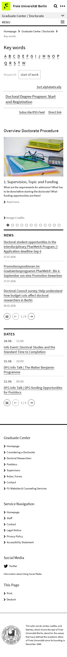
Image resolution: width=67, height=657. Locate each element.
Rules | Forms (14, 476)
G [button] (32, 56)
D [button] (18, 56)
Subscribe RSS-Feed (32, 112)
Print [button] (9, 593)
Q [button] (5, 63)
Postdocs (12, 464)
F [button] (27, 56)
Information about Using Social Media (23, 574)
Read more (13, 202)
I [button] (35, 56)
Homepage (10, 31)
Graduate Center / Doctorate (38, 31)
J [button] (39, 56)
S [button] (15, 63)
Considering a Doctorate (21, 452)
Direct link (54, 112)
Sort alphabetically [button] (49, 87)
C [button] (14, 56)
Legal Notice (14, 530)
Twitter (13, 566)
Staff (9, 518)
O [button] (53, 56)
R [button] (10, 63)
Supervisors (13, 470)
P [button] (58, 56)
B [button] (10, 56)
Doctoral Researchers (19, 458)
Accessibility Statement (20, 542)
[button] (7, 316)
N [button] (48, 56)
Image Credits (15, 218)
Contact (11, 482)
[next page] (62, 178)
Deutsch (11, 599)
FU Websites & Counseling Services (27, 488)
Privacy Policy (15, 536)
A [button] (5, 56)
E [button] (23, 56)
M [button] (43, 56)
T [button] (19, 63)
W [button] (23, 63)
